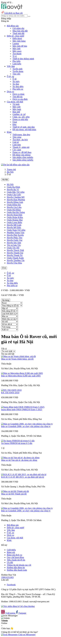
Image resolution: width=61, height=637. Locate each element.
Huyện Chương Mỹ (16, 197)
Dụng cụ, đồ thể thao (21, 152)
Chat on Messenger (26, 634)
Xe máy (16, 81)
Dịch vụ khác (18, 94)
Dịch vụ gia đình (20, 99)
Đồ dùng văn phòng (21, 155)
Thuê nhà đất (18, 33)
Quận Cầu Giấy (14, 194)
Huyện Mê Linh (14, 225)
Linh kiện (16, 64)
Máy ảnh (16, 48)
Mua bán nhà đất (20, 31)
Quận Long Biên (14, 222)
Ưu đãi (10, 562)
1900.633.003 (7, 577)
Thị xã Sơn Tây (14, 245)
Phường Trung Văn (15, 232)
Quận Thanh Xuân (15, 258)
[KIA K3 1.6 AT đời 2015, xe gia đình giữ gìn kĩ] (23, 474)
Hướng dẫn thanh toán (17, 570)
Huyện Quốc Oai (14, 240)
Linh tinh (16, 145)
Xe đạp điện (17, 86)
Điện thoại (17, 38)
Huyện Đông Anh (15, 202)
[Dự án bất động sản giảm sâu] (15, 164)
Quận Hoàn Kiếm (15, 217)
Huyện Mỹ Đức (14, 227)
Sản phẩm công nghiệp (22, 157)
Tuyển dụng (17, 71)
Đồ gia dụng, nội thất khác (24, 129)
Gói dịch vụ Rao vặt (13, 13)
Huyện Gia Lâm (14, 207)
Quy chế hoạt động (15, 557)
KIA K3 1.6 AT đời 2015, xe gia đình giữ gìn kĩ (22, 477)
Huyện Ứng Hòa (14, 263)
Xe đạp (15, 84)
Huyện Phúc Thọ (14, 237)
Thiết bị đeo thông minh (23, 58)
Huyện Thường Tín (15, 260)
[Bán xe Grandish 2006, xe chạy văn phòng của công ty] (27, 424)
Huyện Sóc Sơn (14, 242)
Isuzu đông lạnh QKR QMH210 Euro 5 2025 (21, 409)
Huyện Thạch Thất (15, 250)
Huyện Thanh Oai (15, 253)
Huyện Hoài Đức (14, 215)
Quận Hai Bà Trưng (16, 212)
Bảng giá (11, 552)
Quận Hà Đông (14, 210)
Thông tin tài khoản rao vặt (19, 565)
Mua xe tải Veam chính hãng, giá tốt (17, 359)
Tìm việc (16, 74)
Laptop (15, 43)
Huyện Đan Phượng (16, 199)
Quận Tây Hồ (13, 248)
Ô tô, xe (10, 273)
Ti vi (14, 56)
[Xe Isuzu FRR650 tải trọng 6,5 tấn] (17, 441)
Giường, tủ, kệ (19, 114)
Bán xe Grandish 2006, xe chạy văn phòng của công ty (26, 426)
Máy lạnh (16, 109)
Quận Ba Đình (13, 187)
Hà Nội (10, 172)
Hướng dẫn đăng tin (16, 567)
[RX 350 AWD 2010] (11, 390)
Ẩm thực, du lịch (20, 139)
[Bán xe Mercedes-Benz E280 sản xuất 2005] (22, 373)
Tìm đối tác (17, 96)
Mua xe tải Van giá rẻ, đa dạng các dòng (19, 460)
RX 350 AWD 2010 (10, 392)
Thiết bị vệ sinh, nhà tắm (23, 127)
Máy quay (17, 51)
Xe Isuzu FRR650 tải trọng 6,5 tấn (16, 443)
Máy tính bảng (19, 41)
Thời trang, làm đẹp (21, 134)
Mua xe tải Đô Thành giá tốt (14, 494)
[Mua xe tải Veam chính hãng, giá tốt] (18, 356)
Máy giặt (16, 107)
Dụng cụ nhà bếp (20, 119)
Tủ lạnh (15, 104)
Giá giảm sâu (18, 28)
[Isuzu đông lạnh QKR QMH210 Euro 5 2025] (22, 407)
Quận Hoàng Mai (15, 220)
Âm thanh (16, 53)
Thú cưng (16, 137)
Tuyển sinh (17, 69)
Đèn (14, 124)
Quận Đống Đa (14, 205)
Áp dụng (5, 300)
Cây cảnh (16, 150)
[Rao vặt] (12, 9)
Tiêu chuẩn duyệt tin (16, 560)
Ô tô (14, 79)
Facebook (11, 584)
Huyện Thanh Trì (14, 255)
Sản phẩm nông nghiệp (22, 160)
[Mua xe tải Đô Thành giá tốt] (15, 491)
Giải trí (15, 142)
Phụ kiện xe (17, 89)
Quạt (14, 122)
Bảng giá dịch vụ (14, 555)
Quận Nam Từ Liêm (16, 230)
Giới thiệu (11, 550)
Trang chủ (11, 169)
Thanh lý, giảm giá (20, 147)
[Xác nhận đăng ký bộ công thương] (18, 606)
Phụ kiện (16, 61)
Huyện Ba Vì (13, 189)
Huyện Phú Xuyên (15, 235)
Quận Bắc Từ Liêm (15, 192)
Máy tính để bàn (19, 46)
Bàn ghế (16, 112)
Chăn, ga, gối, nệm (21, 117)
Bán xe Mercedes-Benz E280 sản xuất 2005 (21, 376)
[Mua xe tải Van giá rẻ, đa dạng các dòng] (20, 457)
